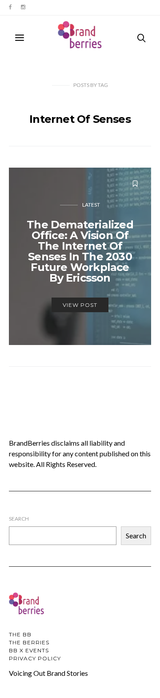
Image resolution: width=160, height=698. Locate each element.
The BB (20, 634)
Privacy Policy (35, 658)
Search (19, 518)
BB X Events (29, 650)
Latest (91, 204)
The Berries (29, 642)
